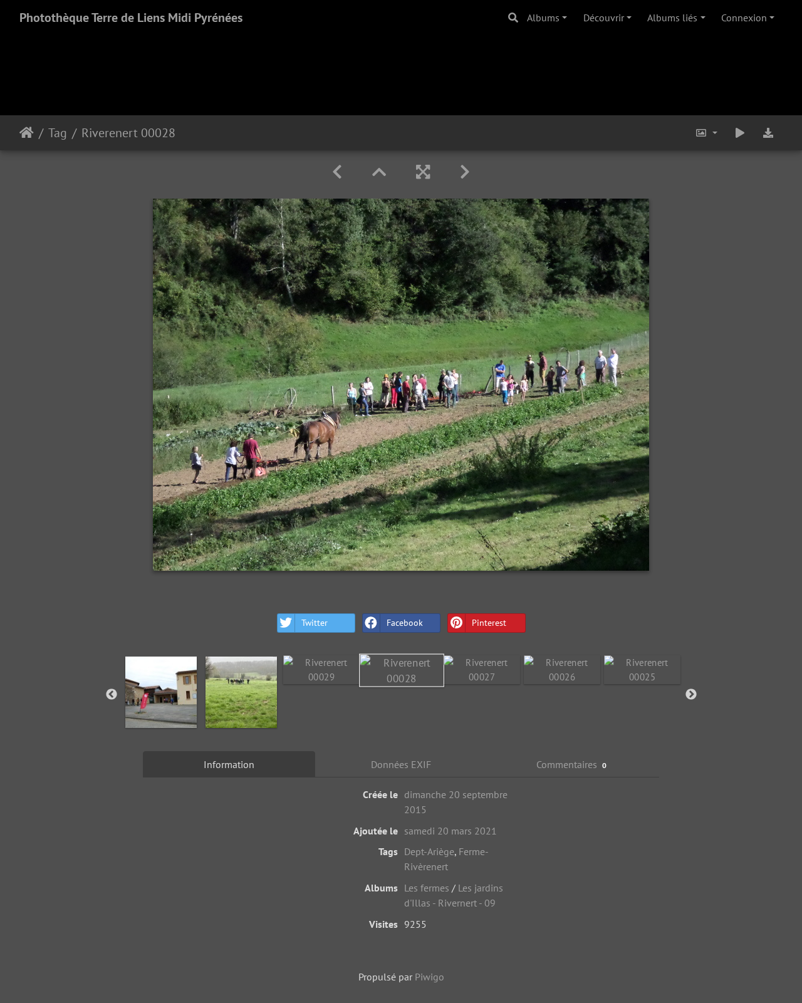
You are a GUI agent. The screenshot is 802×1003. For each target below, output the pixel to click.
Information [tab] (229, 764)
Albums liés (672, 17)
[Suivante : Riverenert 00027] (465, 172)
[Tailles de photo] (706, 132)
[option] (161, 692)
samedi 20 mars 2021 (450, 830)
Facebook (405, 622)
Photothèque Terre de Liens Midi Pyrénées (130, 17)
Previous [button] (111, 695)
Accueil (26, 132)
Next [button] (691, 695)
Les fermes (426, 887)
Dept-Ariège (429, 851)
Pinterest (489, 622)
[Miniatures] (379, 172)
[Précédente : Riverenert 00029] (337, 172)
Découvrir (603, 17)
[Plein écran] (423, 172)
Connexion (744, 17)
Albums (543, 17)
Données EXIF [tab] (401, 764)
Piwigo (429, 976)
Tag (57, 133)
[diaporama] (740, 132)
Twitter (314, 622)
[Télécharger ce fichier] (768, 132)
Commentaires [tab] (571, 764)
